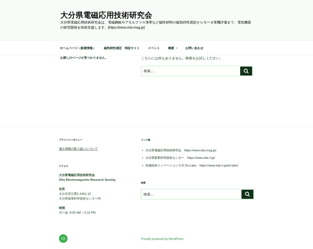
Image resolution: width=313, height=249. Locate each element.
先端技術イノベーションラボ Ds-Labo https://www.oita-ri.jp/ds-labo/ (191, 165)
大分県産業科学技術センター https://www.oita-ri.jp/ (180, 157)
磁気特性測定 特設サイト (122, 48)
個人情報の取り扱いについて (78, 148)
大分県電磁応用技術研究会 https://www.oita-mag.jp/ (180, 150)
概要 (171, 48)
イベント (154, 48)
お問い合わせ (194, 48)
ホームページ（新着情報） (78, 48)
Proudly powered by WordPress (162, 238)
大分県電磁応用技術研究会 (106, 15)
